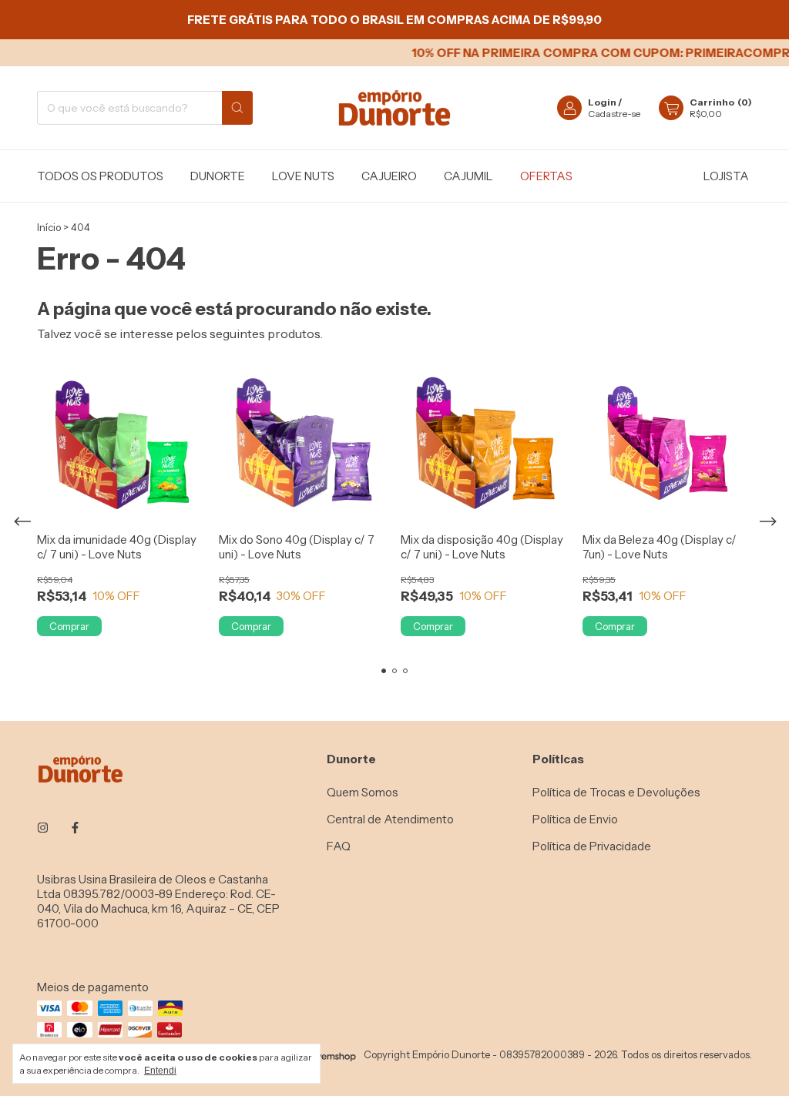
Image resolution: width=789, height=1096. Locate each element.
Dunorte (217, 176)
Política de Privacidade (591, 846)
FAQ (339, 846)
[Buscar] (237, 108)
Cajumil (468, 176)
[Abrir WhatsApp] (750, 1057)
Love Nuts (303, 176)
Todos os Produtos (100, 176)
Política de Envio (575, 819)
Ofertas (546, 176)
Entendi (160, 1070)
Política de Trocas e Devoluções (616, 792)
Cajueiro (389, 176)
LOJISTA (726, 176)
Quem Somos (362, 792)
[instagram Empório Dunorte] (43, 827)
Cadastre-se (614, 113)
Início (49, 227)
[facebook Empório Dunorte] (75, 827)
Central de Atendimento (390, 819)
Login (602, 102)
